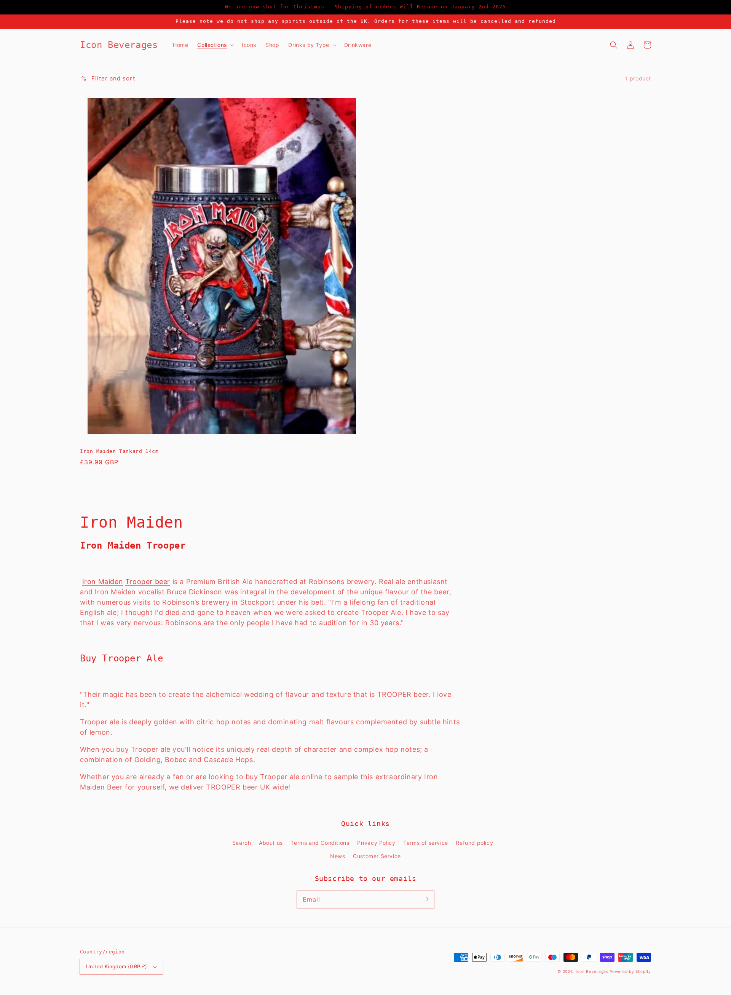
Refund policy (474, 842)
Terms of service (425, 842)
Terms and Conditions (319, 842)
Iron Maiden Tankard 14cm (119, 451)
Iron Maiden (102, 582)
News (337, 856)
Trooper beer (147, 582)
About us (271, 842)
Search (241, 842)
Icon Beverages (592, 971)
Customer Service (377, 856)
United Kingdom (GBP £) (116, 966)
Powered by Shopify (630, 971)
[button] (613, 45)
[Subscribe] (425, 899)
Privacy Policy (376, 842)
